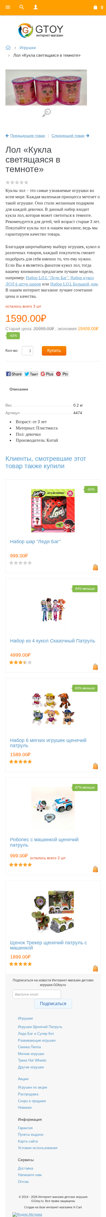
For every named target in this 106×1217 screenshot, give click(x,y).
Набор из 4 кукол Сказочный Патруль (52, 641)
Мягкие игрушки (31, 1054)
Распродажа (28, 1094)
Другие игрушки (31, 1067)
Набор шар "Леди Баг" (35, 541)
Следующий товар (68, 135)
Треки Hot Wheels (32, 1060)
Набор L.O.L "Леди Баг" (47, 277)
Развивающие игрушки (36, 1040)
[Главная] (53, 30)
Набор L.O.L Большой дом (74, 284)
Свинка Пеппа (29, 1047)
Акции (23, 1079)
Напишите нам (30, 1175)
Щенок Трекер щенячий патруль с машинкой (48, 945)
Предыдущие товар (27, 135)
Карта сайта (28, 1141)
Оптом (23, 1182)
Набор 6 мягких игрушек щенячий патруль (48, 743)
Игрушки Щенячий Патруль (40, 1027)
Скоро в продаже (32, 1101)
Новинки (25, 1107)
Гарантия (25, 1128)
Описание (19, 389)
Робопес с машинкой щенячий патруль (44, 842)
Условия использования (37, 1148)
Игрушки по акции (32, 1087)
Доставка (25, 1168)
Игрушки (25, 1018)
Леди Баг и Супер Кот (36, 1034)
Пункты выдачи (30, 1134)
